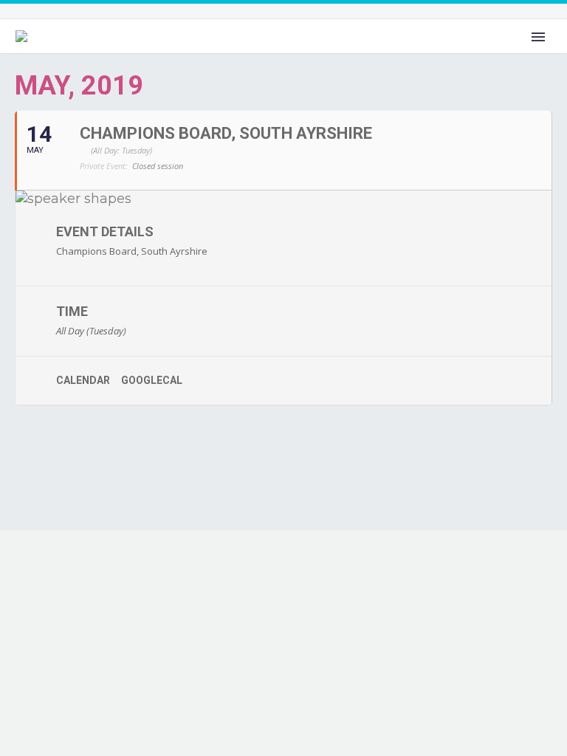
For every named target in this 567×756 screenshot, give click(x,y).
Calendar (83, 380)
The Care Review (243, 55)
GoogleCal (151, 380)
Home (151, 55)
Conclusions (352, 55)
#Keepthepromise (465, 55)
